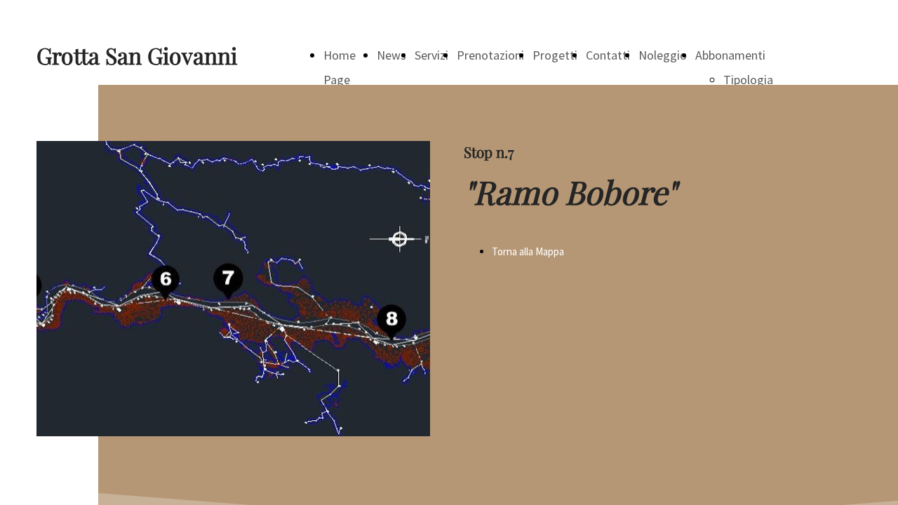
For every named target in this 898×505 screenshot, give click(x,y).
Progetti (554, 55)
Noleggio (662, 55)
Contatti (608, 55)
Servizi (431, 55)
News (391, 55)
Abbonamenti (730, 55)
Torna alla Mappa (528, 251)
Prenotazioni (490, 55)
